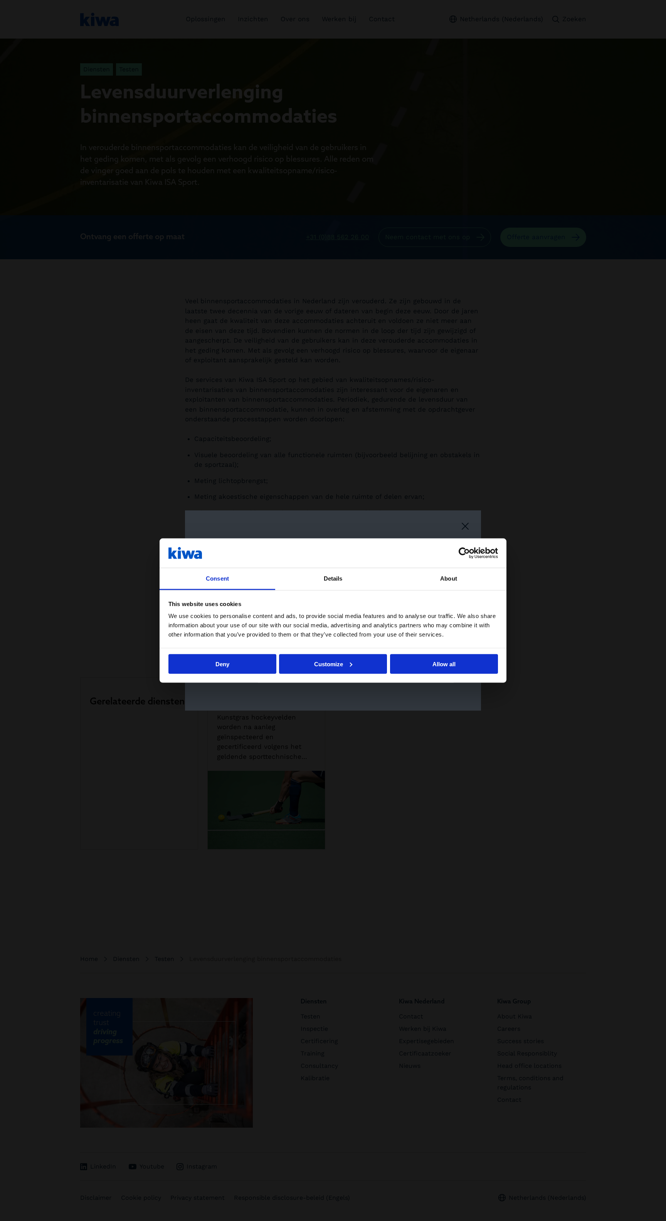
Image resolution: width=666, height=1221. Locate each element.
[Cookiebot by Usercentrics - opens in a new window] (464, 553)
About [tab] (448, 578)
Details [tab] (333, 578)
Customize (328, 663)
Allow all (444, 663)
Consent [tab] (217, 578)
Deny (222, 663)
